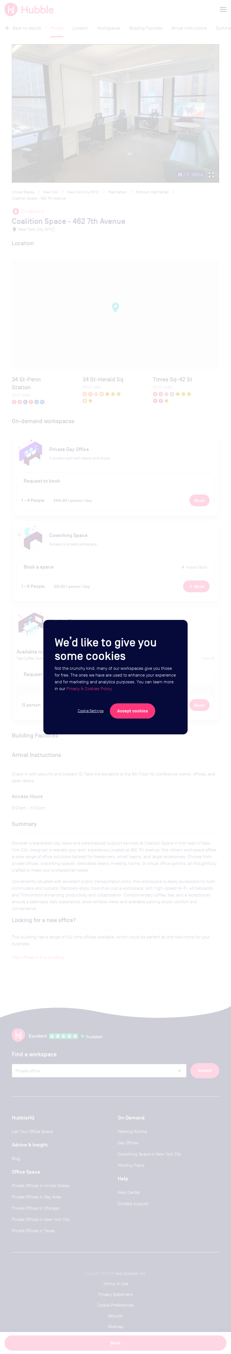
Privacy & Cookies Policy (88, 688)
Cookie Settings (91, 710)
